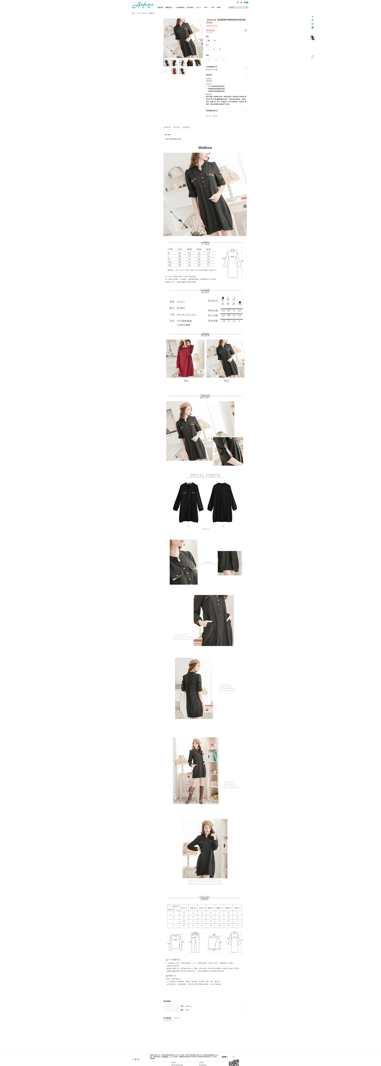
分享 (209, 116)
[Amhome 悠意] (143, 5)
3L (214, 49)
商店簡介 (173, 1062)
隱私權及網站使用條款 (177, 1065)
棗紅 (208, 40)
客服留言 (201, 1062)
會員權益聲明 (202, 1065)
